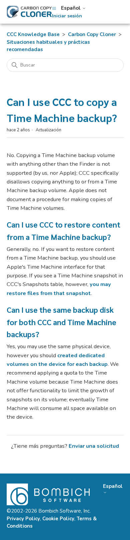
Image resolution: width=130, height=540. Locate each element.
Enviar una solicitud (94, 446)
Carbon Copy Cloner (92, 34)
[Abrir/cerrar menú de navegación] (54, 8)
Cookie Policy (58, 518)
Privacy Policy (23, 518)
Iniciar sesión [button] (67, 16)
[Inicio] (29, 12)
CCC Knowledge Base (33, 34)
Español (71, 8)
